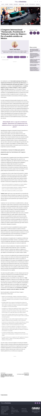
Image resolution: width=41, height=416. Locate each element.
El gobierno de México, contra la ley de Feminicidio (34, 65)
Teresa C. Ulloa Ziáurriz (15, 49)
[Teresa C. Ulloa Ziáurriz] (15, 44)
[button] (1, 1)
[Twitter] (35, 2)
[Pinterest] (39, 2)
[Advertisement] (15, 69)
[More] (27, 57)
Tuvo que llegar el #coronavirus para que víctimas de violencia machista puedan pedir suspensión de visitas (7, 375)
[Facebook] (37, 2)
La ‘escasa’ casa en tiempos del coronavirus (23, 375)
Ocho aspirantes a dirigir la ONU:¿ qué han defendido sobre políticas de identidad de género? (35, 50)
